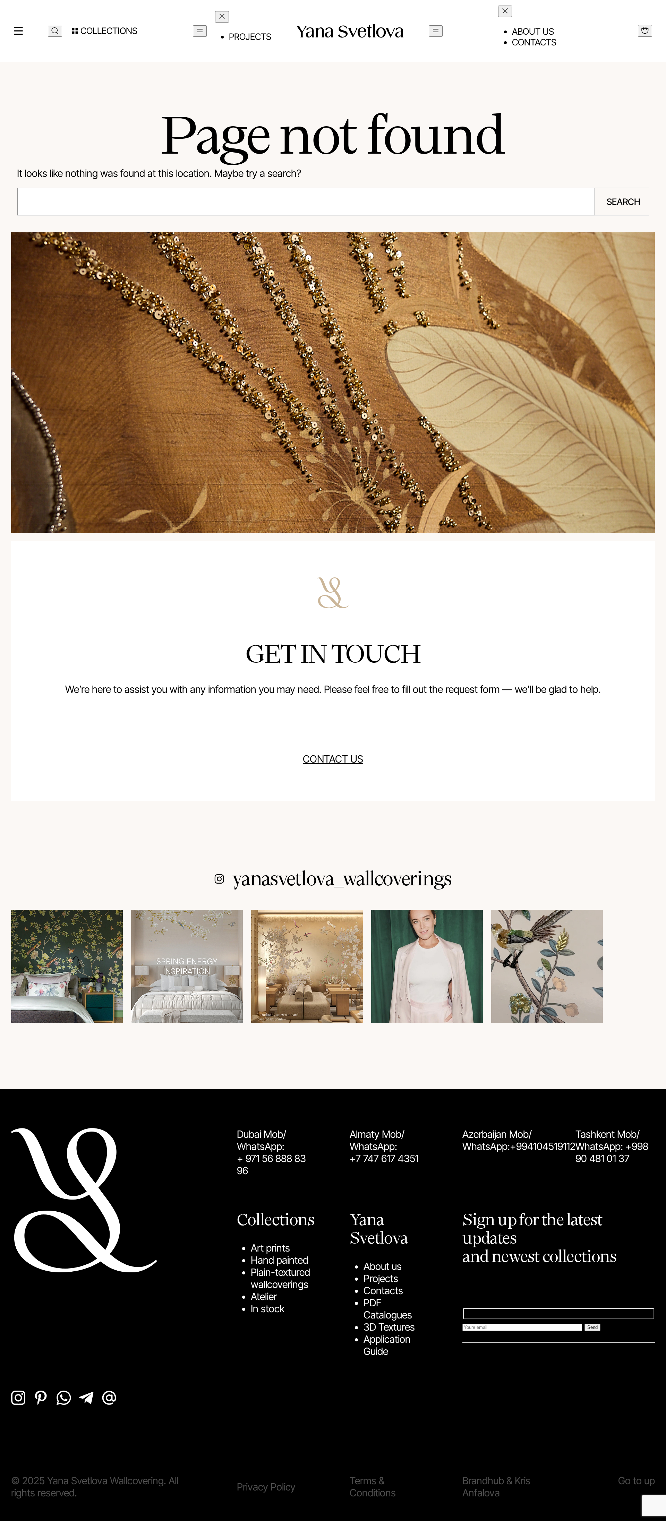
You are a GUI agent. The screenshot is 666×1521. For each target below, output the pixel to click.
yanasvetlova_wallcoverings (342, 877)
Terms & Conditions (373, 1487)
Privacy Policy (266, 1487)
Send (592, 1327)
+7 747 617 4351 (384, 1158)
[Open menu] (200, 31)
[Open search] (55, 31)
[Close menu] (222, 17)
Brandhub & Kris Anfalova (496, 1487)
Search (623, 201)
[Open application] (645, 31)
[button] (104, 31)
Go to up (636, 1481)
